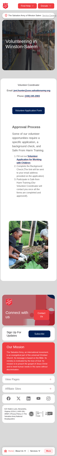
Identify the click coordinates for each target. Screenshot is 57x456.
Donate (44, 6)
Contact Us (41, 315)
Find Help (26, 6)
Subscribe (39, 334)
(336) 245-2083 (32, 96)
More (48, 451)
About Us (21, 451)
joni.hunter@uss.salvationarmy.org (32, 90)
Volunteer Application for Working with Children (29, 159)
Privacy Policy (16, 414)
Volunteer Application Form (28, 110)
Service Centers (49, 15)
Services (35, 451)
